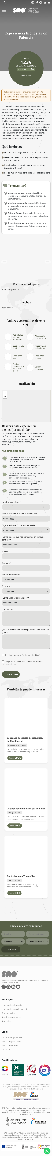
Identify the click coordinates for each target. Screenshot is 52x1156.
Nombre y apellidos (11, 502)
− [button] (5, 396)
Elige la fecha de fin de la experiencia (19, 525)
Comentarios (8, 609)
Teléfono (6, 563)
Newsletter (6, 1021)
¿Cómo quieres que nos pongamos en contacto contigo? (23, 538)
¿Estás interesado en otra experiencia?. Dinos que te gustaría (25, 631)
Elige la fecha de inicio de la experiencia (19, 513)
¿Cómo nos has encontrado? (15, 598)
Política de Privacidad (30, 655)
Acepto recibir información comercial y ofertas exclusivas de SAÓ (22, 662)
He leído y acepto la (22, 655)
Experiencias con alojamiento (14, 1009)
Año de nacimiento (11, 574)
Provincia (7, 586)
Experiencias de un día (11, 1005)
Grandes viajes (8, 1013)
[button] (48, 261)
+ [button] (5, 392)
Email (5, 551)
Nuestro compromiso (11, 1017)
